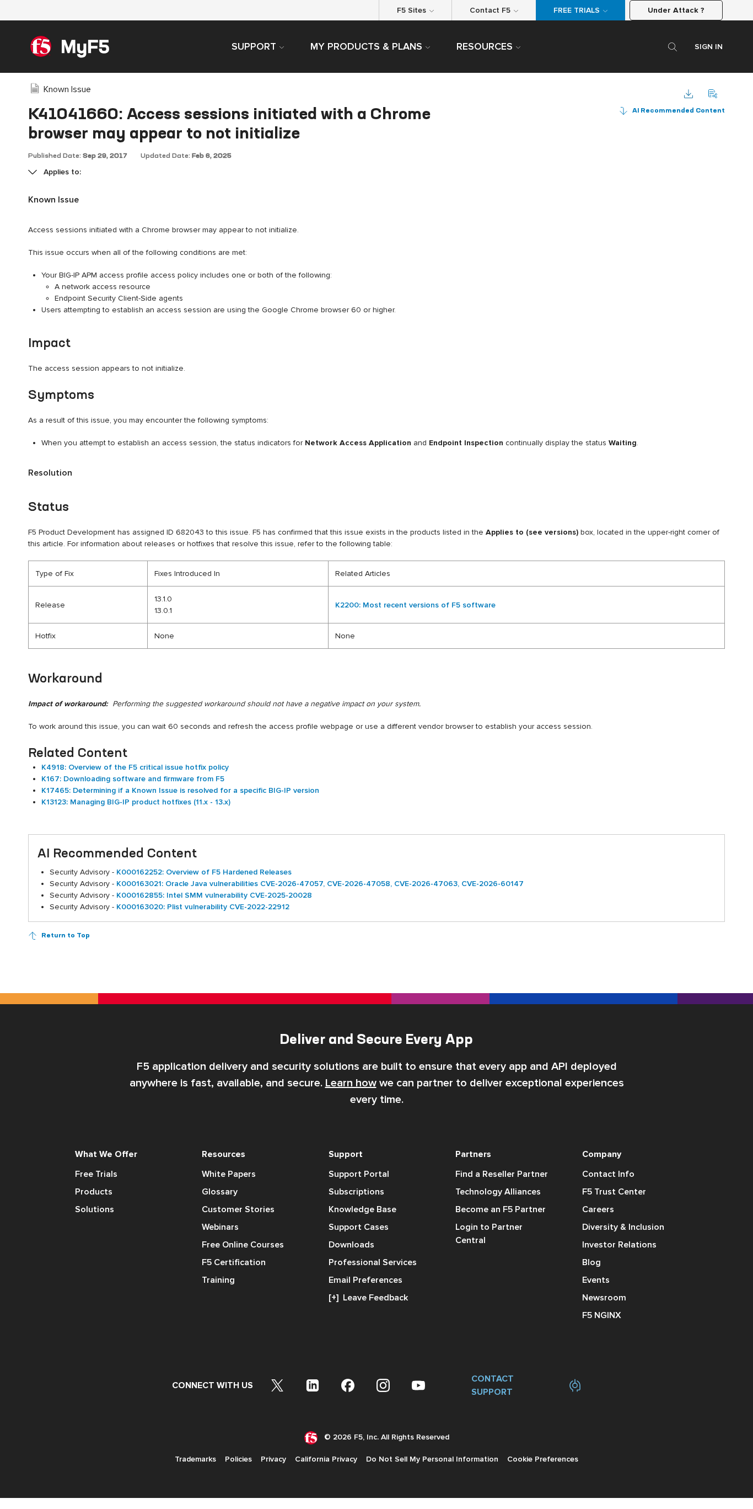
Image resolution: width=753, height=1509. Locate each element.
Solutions (94, 1209)
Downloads (351, 1244)
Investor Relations (619, 1244)
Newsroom (604, 1297)
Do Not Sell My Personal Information (432, 1459)
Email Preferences (365, 1280)
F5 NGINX (601, 1315)
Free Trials (96, 1174)
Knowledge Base (362, 1209)
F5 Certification (234, 1262)
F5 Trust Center (614, 1191)
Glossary (220, 1191)
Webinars (220, 1227)
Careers (598, 1209)
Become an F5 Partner (500, 1209)
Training (218, 1280)
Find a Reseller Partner (501, 1174)
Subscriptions (356, 1191)
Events (596, 1280)
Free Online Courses (243, 1244)
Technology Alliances (498, 1191)
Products (93, 1191)
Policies (238, 1459)
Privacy (273, 1459)
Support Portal (359, 1174)
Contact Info (608, 1174)
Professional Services (373, 1262)
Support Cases (359, 1227)
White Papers (229, 1174)
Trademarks (195, 1459)
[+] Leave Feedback (368, 1297)
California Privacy (326, 1459)
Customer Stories (238, 1209)
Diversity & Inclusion (623, 1227)
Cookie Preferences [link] (542, 1459)
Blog (591, 1262)
